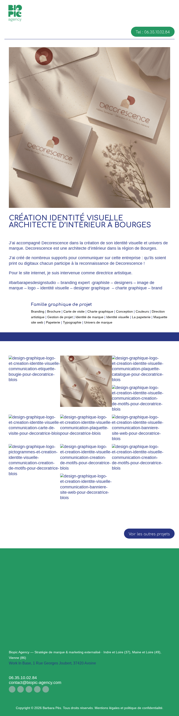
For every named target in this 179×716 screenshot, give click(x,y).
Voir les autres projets (149, 534)
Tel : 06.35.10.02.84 (153, 32)
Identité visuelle (117, 317)
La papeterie (141, 317)
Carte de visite (74, 311)
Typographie (72, 322)
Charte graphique (100, 311)
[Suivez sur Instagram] (20, 689)
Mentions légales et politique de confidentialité (128, 708)
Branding (37, 311)
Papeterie (53, 322)
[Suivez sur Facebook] (12, 689)
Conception (124, 311)
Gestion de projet (60, 317)
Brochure (54, 311)
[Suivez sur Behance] (45, 689)
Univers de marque (98, 322)
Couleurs (142, 311)
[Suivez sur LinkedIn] (29, 689)
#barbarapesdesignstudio (32, 282)
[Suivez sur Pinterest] (37, 689)
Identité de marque (89, 317)
